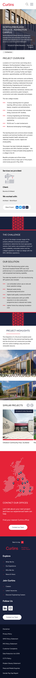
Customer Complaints (10, 649)
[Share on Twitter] (20, 207)
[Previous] (28, 405)
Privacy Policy (7, 634)
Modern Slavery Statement (11, 663)
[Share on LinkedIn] (17, 207)
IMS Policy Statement (10, 644)
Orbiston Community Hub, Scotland (16, 443)
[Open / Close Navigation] (31, 4)
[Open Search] (27, 4)
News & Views (10, 574)
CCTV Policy (7, 658)
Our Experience (8, 52)
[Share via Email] (27, 207)
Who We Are (10, 570)
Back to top (16, 542)
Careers (8, 586)
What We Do (10, 562)
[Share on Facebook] (23, 207)
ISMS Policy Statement (10, 639)
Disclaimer (6, 629)
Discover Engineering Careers (15, 595)
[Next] (31, 405)
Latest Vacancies (11, 590)
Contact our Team (18, 527)
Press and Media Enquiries (11, 668)
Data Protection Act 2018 (11, 653)
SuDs (28, 126)
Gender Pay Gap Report (10, 673)
